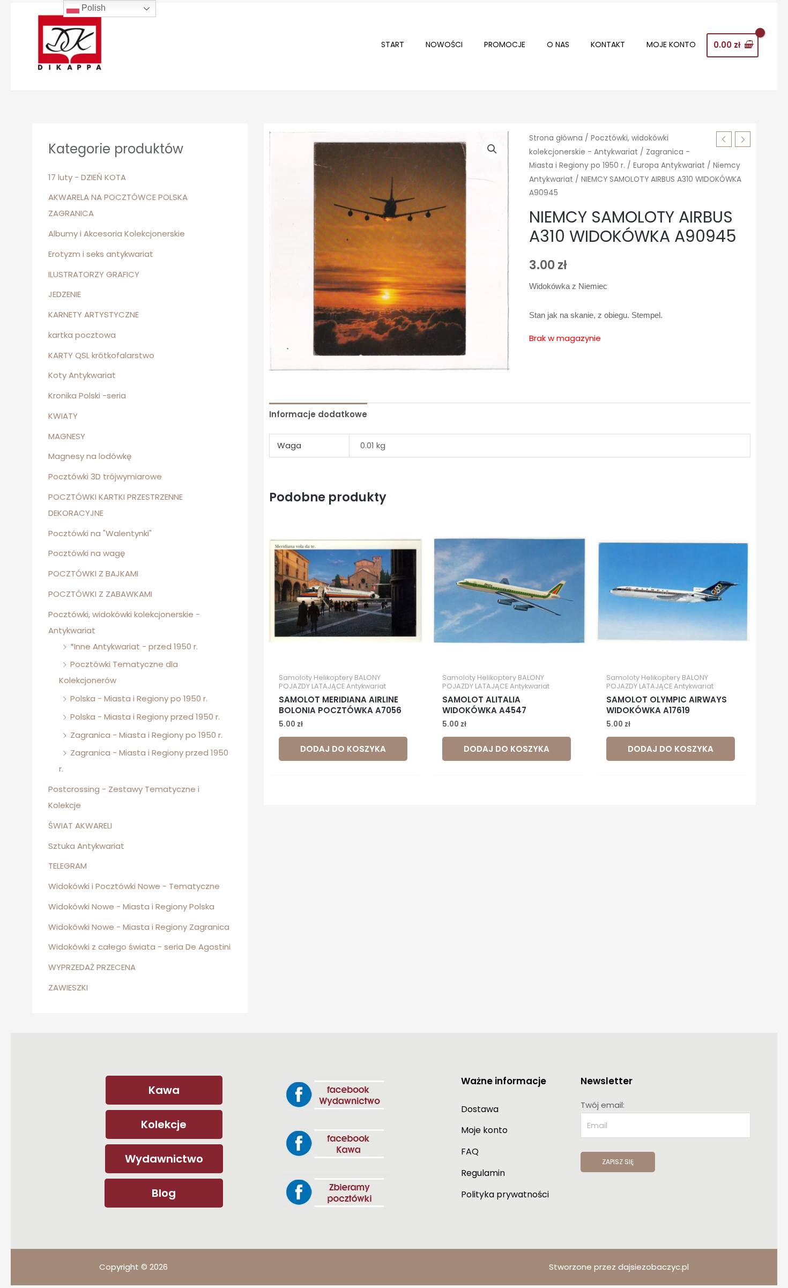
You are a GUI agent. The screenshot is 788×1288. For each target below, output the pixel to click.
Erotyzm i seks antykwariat (100, 254)
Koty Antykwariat (82, 375)
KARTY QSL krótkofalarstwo (101, 355)
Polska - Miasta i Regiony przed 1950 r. (145, 716)
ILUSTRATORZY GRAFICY (93, 274)
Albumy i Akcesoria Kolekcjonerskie (116, 233)
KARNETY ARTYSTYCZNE (93, 314)
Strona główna (556, 138)
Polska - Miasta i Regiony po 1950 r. (138, 698)
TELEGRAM (67, 865)
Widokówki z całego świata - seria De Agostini (139, 946)
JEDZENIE (64, 294)
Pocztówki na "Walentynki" (100, 533)
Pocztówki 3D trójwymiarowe (105, 476)
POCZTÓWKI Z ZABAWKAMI (100, 593)
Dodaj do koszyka (343, 748)
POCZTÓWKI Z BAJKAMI (93, 573)
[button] (492, 149)
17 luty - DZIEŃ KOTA (87, 177)
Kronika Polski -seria (87, 395)
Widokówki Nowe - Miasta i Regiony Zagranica (138, 926)
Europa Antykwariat (669, 165)
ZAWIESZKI (68, 987)
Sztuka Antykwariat (86, 846)
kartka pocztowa (82, 334)
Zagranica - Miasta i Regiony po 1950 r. (146, 735)
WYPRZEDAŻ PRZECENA (92, 967)
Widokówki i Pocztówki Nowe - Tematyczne (134, 886)
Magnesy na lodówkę (89, 456)
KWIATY (63, 415)
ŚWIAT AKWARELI (80, 825)
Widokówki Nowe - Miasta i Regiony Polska (131, 906)
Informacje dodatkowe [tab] (318, 414)
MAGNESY (66, 436)
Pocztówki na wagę (86, 553)
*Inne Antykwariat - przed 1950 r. (134, 646)
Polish (92, 7)
